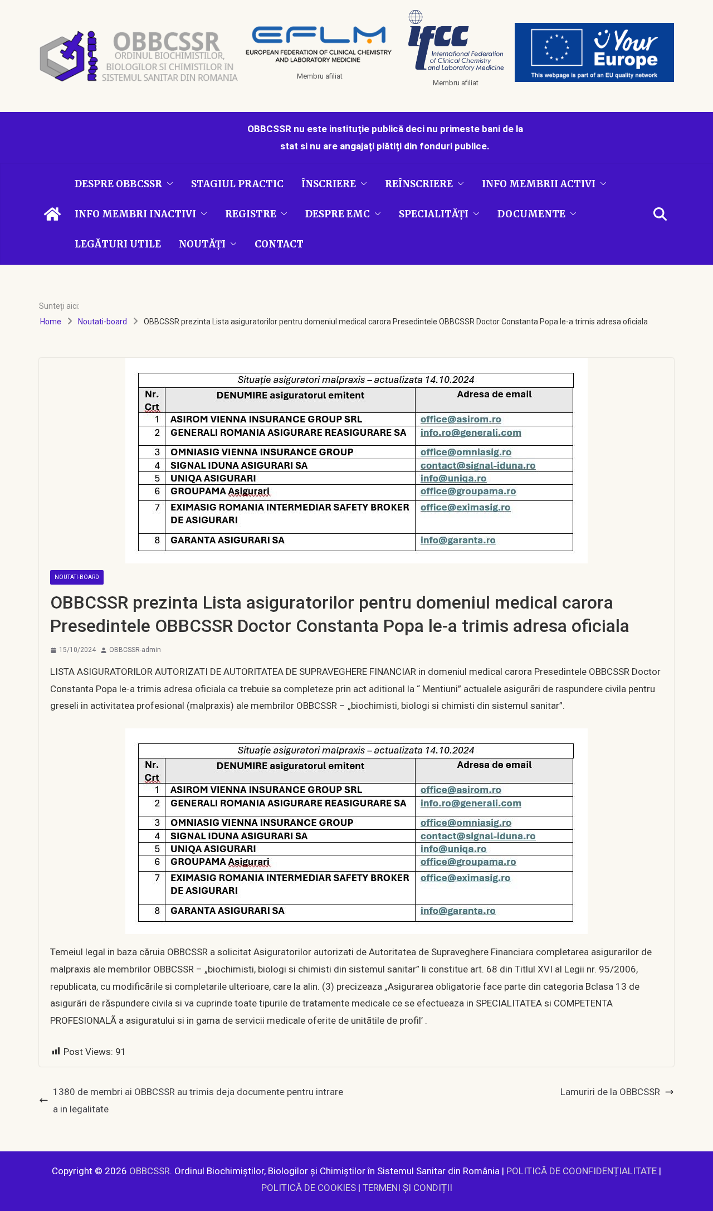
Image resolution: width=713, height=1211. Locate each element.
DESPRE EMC (337, 214)
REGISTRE (250, 214)
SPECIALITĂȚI (433, 214)
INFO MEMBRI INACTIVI (135, 214)
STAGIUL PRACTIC (237, 184)
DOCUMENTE (531, 214)
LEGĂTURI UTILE (118, 244)
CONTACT (279, 244)
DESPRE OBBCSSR (118, 184)
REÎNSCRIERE (419, 184)
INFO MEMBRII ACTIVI (538, 184)
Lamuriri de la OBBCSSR (610, 1091)
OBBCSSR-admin (135, 650)
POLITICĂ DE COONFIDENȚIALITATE (581, 1170)
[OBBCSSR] (52, 214)
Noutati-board (77, 577)
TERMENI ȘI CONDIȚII (407, 1187)
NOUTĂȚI (202, 244)
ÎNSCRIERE (328, 184)
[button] (167, 183)
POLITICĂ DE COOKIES (308, 1187)
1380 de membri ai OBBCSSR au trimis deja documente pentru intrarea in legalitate (198, 1100)
